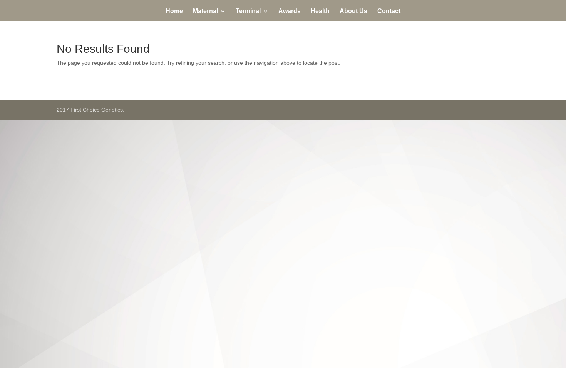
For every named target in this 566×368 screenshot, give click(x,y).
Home (174, 11)
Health (320, 11)
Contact (388, 11)
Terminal (248, 11)
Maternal (205, 11)
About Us (353, 11)
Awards (289, 11)
